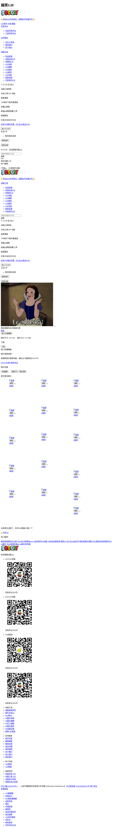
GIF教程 (8, 767)
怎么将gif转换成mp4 (25, 541)
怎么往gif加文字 (72, 541)
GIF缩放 (8, 70)
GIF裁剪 (8, 72)
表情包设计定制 (11, 782)
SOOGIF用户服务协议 (9, 363)
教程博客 (8, 741)
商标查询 (8, 822)
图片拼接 (22, 371)
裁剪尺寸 (14, 371)
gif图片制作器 (25, 544)
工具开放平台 (10, 33)
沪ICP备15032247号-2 (9, 786)
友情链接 (4, 789)
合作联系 (4, 38)
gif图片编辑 (9, 721)
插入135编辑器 (6, 333)
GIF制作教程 (10, 817)
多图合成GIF (10, 59)
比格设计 (8, 796)
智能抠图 (8, 78)
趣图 (13, 24)
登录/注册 (5, 145)
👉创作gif (4, 533)
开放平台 (4, 26)
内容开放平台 (10, 31)
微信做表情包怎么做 (9, 541)
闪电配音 (8, 806)
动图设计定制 (10, 779)
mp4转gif (8, 715)
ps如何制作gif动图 (40, 541)
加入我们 (8, 754)
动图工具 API (10, 776)
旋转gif (63, 541)
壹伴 (7, 804)
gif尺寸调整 (9, 723)
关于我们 (8, 47)
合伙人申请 (9, 42)
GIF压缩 (8, 75)
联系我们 (8, 45)
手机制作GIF (10, 80)
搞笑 (2, 331)
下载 (3, 347)
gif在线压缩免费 (54, 541)
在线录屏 (8, 56)
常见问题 (8, 746)
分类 (9, 24)
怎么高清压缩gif (13, 544)
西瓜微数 (8, 814)
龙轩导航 (8, 801)
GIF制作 (4, 24)
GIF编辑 (8, 67)
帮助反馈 (8, 744)
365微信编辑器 (11, 799)
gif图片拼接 (9, 718)
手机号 (8, 820)
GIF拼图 (8, 64)
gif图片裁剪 (9, 726)
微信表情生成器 (85, 541)
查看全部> (5, 140)
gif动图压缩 (9, 729)
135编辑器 (9, 793)
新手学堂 (8, 738)
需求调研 (8, 749)
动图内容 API (10, 774)
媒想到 (8, 809)
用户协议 (93, 786)
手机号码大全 (10, 825)
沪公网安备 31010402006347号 (78, 786)
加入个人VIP (6, 129)
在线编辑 (5, 371)
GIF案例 (8, 764)
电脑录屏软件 (10, 710)
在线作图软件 (10, 812)
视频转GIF (9, 62)
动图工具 (4, 52)
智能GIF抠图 (10, 731)
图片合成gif (9, 713)
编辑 (11, 383)
